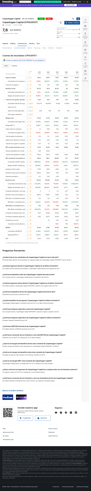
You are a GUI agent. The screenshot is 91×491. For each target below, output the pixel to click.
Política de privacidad (67, 486)
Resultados (59, 48)
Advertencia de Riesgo (82, 486)
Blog (4, 428)
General (5, 43)
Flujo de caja (37, 48)
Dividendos (51, 48)
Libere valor (75, 29)
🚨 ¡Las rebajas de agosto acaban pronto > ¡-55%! (47, 1)
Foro (38, 43)
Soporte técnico (53, 436)
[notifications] (84, 1)
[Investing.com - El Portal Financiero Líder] (9, 2)
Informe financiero (7, 48)
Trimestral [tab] (14, 65)
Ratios (44, 48)
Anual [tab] (6, 65)
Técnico (32, 43)
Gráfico (13, 43)
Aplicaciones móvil (8, 432)
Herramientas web (8, 439)
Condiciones (56, 486)
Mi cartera (6, 436)
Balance (30, 48)
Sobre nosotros (52, 428)
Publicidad (51, 432)
